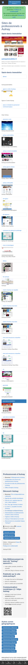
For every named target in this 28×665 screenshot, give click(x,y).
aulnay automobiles (8, 135)
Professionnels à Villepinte (9, 630)
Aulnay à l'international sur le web (14, 519)
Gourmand (19, 663)
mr (3, 369)
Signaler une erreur (9, 535)
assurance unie (7, 119)
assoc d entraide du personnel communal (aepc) (11, 105)
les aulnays (6, 276)
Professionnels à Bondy (8, 648)
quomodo (5, 385)
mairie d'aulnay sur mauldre (10, 290)
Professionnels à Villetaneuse (10, 627)
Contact (25, 663)
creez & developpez (8, 245)
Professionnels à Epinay (9, 645)
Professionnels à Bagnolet (9, 651)
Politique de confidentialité (10, 546)
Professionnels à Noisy (8, 636)
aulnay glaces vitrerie (9, 167)
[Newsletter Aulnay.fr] (22, 2)
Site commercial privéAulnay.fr (14, 2)
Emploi (14, 663)
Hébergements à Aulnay (18, 477)
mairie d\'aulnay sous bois (10, 305)
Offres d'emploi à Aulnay (11, 487)
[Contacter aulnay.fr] (25, 2)
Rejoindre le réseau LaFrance (11, 538)
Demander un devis (9, 532)
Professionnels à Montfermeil (10, 639)
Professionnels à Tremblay (9, 633)
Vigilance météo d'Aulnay (12, 516)
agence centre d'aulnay (9, 89)
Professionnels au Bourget (9, 642)
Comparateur (8, 663)
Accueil (2, 663)
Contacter (18, 526)
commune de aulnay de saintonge (12, 230)
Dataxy (18, 542)
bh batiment (6, 214)
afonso (5, 76)
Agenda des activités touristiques (14, 498)
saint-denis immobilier (9, 401)
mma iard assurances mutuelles (11, 337)
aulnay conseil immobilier (10, 151)
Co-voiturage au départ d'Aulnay (14, 510)
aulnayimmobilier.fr (9, 59)
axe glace (5, 198)
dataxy (4, 261)
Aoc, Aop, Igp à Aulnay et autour (14, 504)
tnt (3, 433)
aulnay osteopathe (8, 182)
